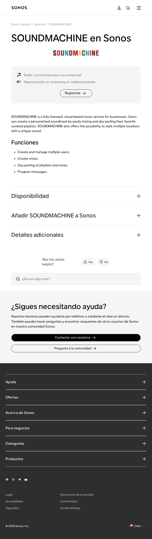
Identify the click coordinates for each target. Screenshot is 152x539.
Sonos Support (21, 24)
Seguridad (12, 508)
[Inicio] (19, 8)
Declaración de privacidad (77, 494)
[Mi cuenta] (119, 8)
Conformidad (68, 501)
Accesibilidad (14, 501)
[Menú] (139, 8)
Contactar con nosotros (72, 337)
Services (40, 24)
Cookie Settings (70, 508)
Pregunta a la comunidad (72, 348)
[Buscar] (128, 8)
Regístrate (73, 93)
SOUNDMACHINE (60, 24)
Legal (9, 494)
